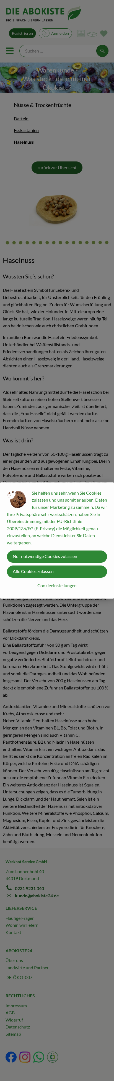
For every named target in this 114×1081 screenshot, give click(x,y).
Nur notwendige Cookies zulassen (45, 556)
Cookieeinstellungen (57, 585)
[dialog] (57, 540)
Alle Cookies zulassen (33, 571)
